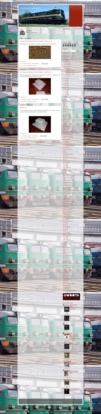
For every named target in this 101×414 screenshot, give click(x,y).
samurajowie (65, 252)
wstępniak (65, 288)
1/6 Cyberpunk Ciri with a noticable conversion (75, 390)
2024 (65, 59)
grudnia (67, 62)
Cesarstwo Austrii (66, 134)
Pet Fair (64, 229)
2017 (65, 85)
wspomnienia (66, 287)
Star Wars (65, 259)
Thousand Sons (66, 267)
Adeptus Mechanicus (67, 109)
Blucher (64, 129)
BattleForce (65, 119)
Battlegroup (65, 121)
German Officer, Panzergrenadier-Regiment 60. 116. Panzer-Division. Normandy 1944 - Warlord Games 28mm (75, 337)
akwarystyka (65, 113)
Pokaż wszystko (78, 396)
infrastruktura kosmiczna (68, 175)
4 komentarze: (35, 135)
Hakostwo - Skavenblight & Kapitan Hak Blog (70, 305)
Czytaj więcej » (23, 61)
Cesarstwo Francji (67, 136)
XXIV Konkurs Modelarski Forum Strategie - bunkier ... (72, 70)
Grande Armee (66, 167)
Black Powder (66, 126)
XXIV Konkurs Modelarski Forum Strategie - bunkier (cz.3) (36, 41)
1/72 (64, 106)
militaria (64, 214)
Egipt (64, 151)
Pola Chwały (65, 236)
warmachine (65, 278)
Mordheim (65, 219)
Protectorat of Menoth (67, 240)
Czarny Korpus (66, 147)
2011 (65, 96)
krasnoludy (65, 198)
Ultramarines (65, 268)
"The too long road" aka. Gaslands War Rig (74, 381)
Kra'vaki (64, 196)
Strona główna (40, 142)
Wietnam (65, 282)
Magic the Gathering (67, 211)
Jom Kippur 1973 (66, 177)
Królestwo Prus (66, 203)
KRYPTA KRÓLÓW (68, 343)
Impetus (64, 174)
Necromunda (66, 226)
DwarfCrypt (67, 315)
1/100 (64, 101)
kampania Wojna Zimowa (68, 190)
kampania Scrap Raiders (68, 183)
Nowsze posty (24, 142)
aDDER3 (71, 325)
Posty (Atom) (28, 144)
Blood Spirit (65, 128)
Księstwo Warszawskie (68, 208)
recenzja (65, 249)
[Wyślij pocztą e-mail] (42, 63)
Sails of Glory (66, 250)
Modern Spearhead (67, 217)
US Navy (65, 272)
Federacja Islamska (67, 154)
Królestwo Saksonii (67, 204)
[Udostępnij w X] (44, 63)
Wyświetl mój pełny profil (31, 32)
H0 (63, 169)
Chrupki (64, 141)
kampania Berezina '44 (68, 180)
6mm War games (68, 379)
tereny (35, 65)
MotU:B (64, 222)
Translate (73, 52)
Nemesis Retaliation (74, 344)
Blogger (61, 402)
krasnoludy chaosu (67, 199)
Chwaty (64, 142)
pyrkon (64, 245)
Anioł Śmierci (66, 114)
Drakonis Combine (67, 149)
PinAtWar (66, 388)
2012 (65, 94)
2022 (65, 78)
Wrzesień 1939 (66, 285)
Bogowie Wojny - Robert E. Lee (69, 132)
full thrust (65, 162)
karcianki (65, 191)
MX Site (66, 324)
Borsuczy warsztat (31, 8)
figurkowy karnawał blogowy (69, 157)
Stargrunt (65, 260)
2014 (65, 91)
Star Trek (65, 257)
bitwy (64, 124)
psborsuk (29, 30)
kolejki (64, 194)
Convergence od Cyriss (68, 146)
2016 (65, 87)
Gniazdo (65, 165)
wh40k (64, 280)
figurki (64, 155)
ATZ (64, 116)
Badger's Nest (66, 118)
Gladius (64, 164)
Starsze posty (56, 142)
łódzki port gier (66, 209)
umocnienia (65, 270)
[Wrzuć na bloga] (43, 63)
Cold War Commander (68, 144)
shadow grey (67, 370)
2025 (65, 57)
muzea (64, 224)
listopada (67, 64)
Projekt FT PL (66, 239)
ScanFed (65, 254)
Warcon (64, 273)
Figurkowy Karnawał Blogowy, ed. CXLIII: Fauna (74, 372)
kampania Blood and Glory (68, 182)
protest (64, 242)
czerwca (67, 68)
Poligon (64, 237)
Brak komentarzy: (36, 63)
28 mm (25, 65)
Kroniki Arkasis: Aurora (68, 201)
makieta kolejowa (66, 213)
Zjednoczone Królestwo (68, 290)
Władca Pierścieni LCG (68, 283)
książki (64, 206)
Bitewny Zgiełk (67, 361)
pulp (64, 244)
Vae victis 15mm (68, 333)
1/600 (64, 104)
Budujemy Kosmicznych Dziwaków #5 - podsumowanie (74, 308)
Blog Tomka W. (67, 352)
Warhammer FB (66, 275)
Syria (64, 262)
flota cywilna (65, 160)
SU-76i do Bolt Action (74, 353)
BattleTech (65, 123)
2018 (65, 83)
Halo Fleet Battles (67, 170)
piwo (64, 231)
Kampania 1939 (66, 179)
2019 (65, 82)
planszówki (65, 232)
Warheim (65, 277)
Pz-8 (64, 247)
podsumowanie (66, 234)
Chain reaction (66, 139)
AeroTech (65, 111)
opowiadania (65, 227)
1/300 (64, 103)
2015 (65, 89)
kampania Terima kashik (68, 185)
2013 (65, 92)
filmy (64, 159)
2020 (65, 80)
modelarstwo (30, 65)
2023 (65, 61)
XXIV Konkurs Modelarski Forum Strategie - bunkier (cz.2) (36, 72)
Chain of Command (67, 137)
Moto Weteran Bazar (67, 221)
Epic (64, 152)
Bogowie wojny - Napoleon (68, 131)
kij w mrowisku (66, 193)
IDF (63, 172)
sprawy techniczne (67, 255)
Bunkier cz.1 (23, 107)
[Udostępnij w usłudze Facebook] (46, 63)
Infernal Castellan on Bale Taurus (74, 363)
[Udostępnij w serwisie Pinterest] (47, 63)
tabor (64, 264)
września (67, 66)
